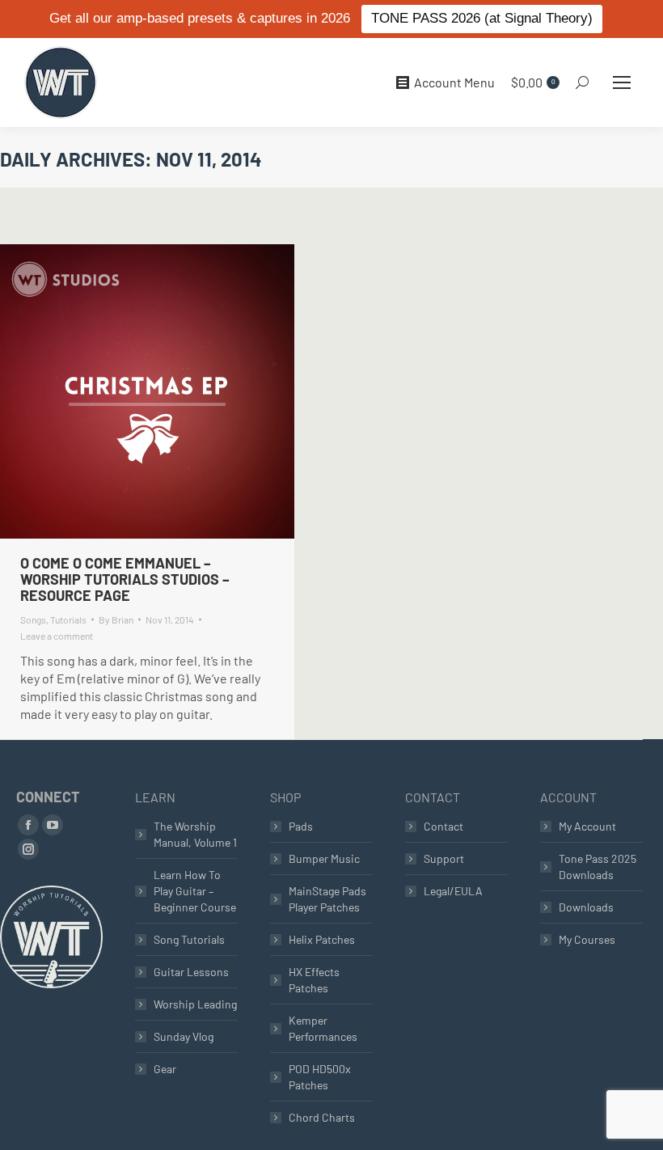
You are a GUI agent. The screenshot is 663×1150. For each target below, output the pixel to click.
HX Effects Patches (314, 980)
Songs (33, 619)
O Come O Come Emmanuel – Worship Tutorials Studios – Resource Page (125, 579)
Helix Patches (322, 939)
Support (444, 858)
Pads (301, 826)
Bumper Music (324, 858)
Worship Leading (195, 1004)
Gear (165, 1069)
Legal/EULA (453, 891)
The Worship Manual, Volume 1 (195, 834)
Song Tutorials (189, 939)
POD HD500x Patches (320, 1077)
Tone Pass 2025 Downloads (597, 867)
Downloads (586, 907)
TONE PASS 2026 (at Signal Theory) (482, 18)
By (116, 619)
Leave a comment (56, 635)
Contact (443, 826)
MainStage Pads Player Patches (327, 899)
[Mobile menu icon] (622, 82)
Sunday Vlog (183, 1036)
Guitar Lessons (191, 972)
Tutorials (68, 619)
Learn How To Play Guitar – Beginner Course (195, 891)
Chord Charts (322, 1117)
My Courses (587, 939)
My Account (587, 826)
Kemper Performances (323, 1028)
